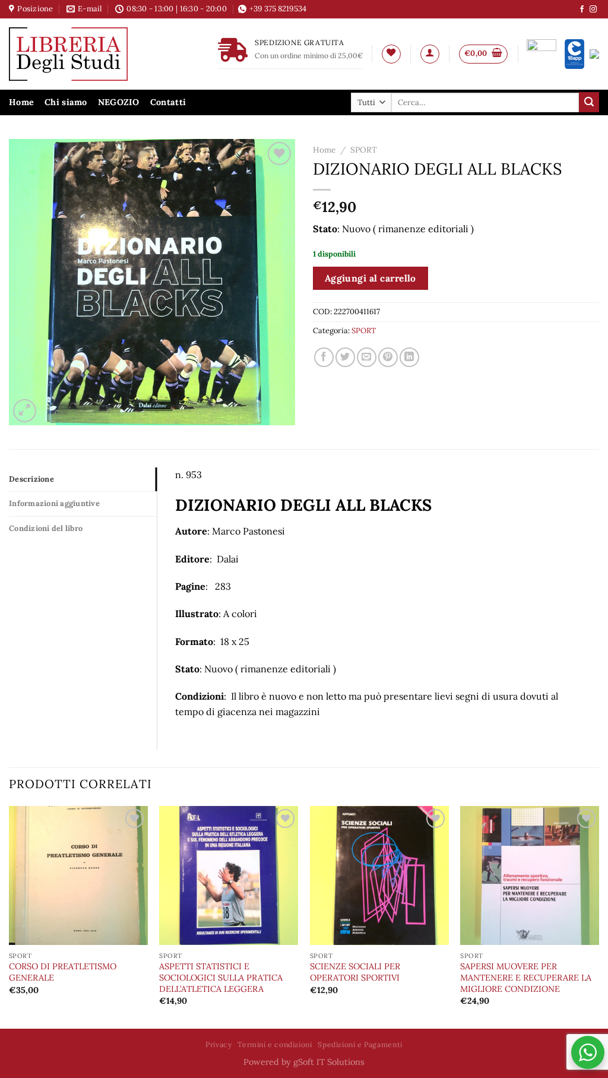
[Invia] (589, 102)
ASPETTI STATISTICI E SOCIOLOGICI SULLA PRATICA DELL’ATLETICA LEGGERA (221, 977)
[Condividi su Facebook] (324, 357)
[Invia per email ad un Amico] (366, 357)
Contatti (168, 102)
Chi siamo (66, 102)
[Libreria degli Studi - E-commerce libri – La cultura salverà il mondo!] (83, 54)
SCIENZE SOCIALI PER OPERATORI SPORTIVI (355, 972)
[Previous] (9, 916)
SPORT (363, 149)
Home (21, 102)
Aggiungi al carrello (370, 278)
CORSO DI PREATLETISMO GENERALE (62, 972)
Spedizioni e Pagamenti (360, 1044)
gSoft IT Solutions (329, 1062)
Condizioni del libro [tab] (46, 528)
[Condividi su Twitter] (345, 357)
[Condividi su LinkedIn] (409, 357)
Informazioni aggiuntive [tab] (54, 503)
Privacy (218, 1044)
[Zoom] (24, 410)
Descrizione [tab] (31, 479)
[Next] (598, 916)
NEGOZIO (119, 102)
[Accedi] (429, 54)
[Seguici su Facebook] (581, 9)
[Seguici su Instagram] (593, 9)
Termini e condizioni (275, 1044)
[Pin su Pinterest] (388, 357)
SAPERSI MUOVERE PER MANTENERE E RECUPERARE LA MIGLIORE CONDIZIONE (525, 977)
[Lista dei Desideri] (391, 54)
